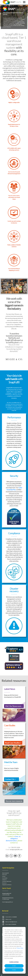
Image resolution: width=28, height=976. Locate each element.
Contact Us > (10, 779)
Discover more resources (14, 801)
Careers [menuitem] (4, 876)
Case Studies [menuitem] (4, 878)
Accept (14, 966)
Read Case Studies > (13, 743)
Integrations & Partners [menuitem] (7, 884)
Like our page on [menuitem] (10, 924)
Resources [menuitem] (4, 883)
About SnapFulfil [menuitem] (5, 873)
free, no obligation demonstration (13, 838)
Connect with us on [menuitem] (11, 916)
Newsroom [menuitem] (4, 874)
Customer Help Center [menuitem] (6, 881)
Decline (14, 970)
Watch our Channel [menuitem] (11, 921)
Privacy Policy (20, 948)
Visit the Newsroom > (14, 706)
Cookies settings (14, 962)
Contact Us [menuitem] (4, 879)
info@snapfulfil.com (9, 902)
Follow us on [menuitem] (8, 919)
